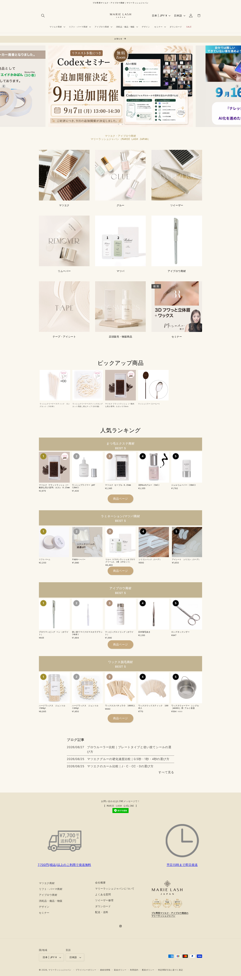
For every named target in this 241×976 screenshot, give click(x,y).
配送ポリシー (148, 970)
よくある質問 (103, 894)
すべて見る (166, 772)
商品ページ (120, 498)
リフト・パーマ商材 (50, 888)
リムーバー (64, 271)
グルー (120, 205)
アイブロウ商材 (177, 271)
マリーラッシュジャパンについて (114, 888)
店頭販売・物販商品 (120, 336)
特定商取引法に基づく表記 (170, 970)
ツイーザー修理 (104, 900)
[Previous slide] (4, 86)
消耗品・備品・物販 (50, 900)
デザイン (44, 906)
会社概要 (100, 882)
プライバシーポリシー (86, 970)
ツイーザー (176, 205)
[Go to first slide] (237, 86)
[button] (43, 16)
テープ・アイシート (64, 336)
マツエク (64, 205)
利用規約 (134, 970)
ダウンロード (103, 906)
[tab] (118, 124)
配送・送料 (101, 912)
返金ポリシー (120, 970)
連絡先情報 (105, 970)
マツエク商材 (47, 883)
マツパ (120, 271)
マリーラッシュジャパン (59, 970)
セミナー (177, 336)
